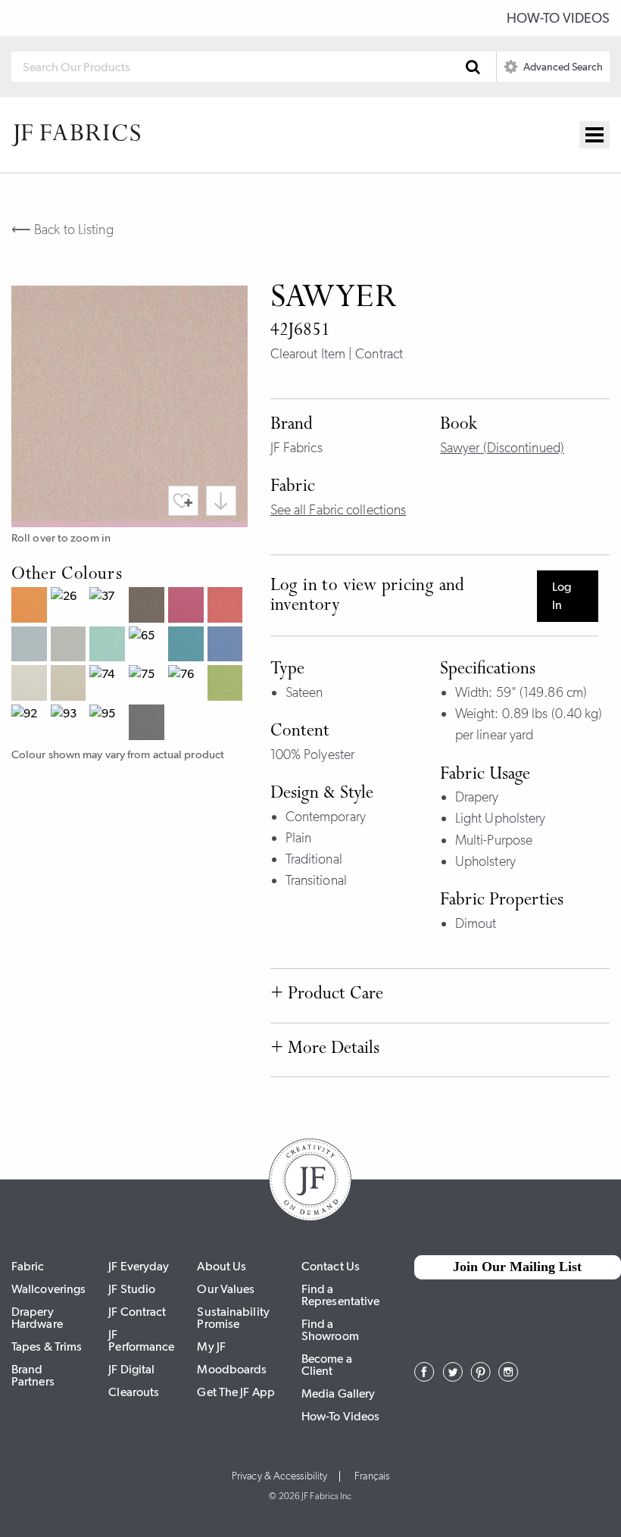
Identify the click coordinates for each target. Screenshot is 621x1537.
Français (371, 1476)
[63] (70, 646)
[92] (31, 724)
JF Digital (131, 1369)
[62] (31, 646)
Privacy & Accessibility (279, 1476)
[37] (109, 606)
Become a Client (326, 1364)
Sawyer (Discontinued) (502, 447)
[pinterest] (480, 1377)
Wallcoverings (48, 1289)
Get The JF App (235, 1392)
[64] (109, 646)
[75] (148, 684)
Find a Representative (340, 1295)
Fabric (28, 1266)
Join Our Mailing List (517, 1266)
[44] (188, 606)
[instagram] (508, 1377)
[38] (148, 606)
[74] (109, 684)
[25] (31, 606)
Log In (561, 595)
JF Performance (141, 1340)
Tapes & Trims (46, 1346)
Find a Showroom (330, 1330)
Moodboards (232, 1369)
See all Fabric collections (338, 509)
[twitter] (452, 1377)
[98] (148, 724)
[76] (188, 684)
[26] (70, 606)
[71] (31, 684)
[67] (227, 646)
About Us (221, 1266)
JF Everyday (138, 1266)
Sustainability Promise (233, 1317)
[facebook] (424, 1377)
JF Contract (137, 1311)
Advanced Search (562, 67)
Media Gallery (338, 1393)
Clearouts (133, 1392)
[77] (227, 684)
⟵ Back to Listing (62, 229)
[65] (148, 646)
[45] (227, 606)
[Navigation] (594, 134)
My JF (211, 1346)
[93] (70, 724)
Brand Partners (33, 1375)
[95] (109, 724)
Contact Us (330, 1266)
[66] (188, 646)
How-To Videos (558, 18)
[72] (70, 684)
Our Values (225, 1289)
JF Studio (131, 1289)
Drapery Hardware (37, 1317)
